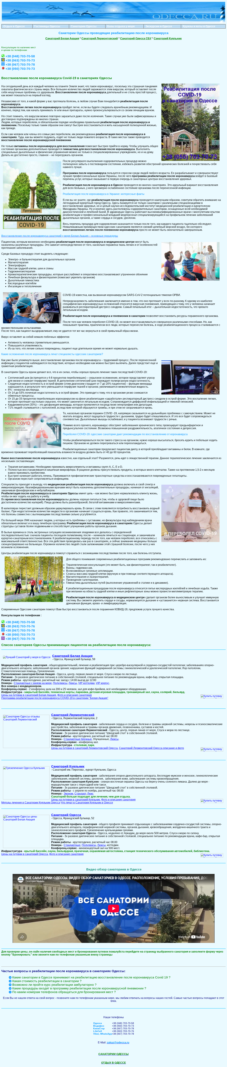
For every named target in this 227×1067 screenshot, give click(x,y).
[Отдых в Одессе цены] (113, 22)
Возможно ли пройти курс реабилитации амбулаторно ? (54, 984)
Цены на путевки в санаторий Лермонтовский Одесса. (84, 748)
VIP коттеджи (86, 683)
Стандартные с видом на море (33, 683)
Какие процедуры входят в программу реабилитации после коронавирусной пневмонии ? (79, 988)
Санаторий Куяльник (168, 38)
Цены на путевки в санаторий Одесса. (25, 854)
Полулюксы (60, 683)
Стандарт (80, 793)
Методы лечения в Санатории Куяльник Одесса (30, 802)
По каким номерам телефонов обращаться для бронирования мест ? (64, 992)
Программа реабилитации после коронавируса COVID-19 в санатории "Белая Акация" (54, 698)
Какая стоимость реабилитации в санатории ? (47, 981)
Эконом (68, 793)
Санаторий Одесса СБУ (135, 38)
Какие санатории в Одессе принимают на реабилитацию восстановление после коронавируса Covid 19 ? (91, 977)
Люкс (90, 793)
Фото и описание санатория (74, 695)
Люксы (73, 683)
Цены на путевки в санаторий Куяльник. (76, 799)
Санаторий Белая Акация (62, 38)
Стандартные (72, 845)
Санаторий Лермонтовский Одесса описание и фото (151, 748)
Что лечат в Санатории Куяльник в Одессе (87, 802)
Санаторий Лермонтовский (99, 38)
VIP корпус (102, 683)
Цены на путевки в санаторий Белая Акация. (29, 695)
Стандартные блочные (78, 739)
